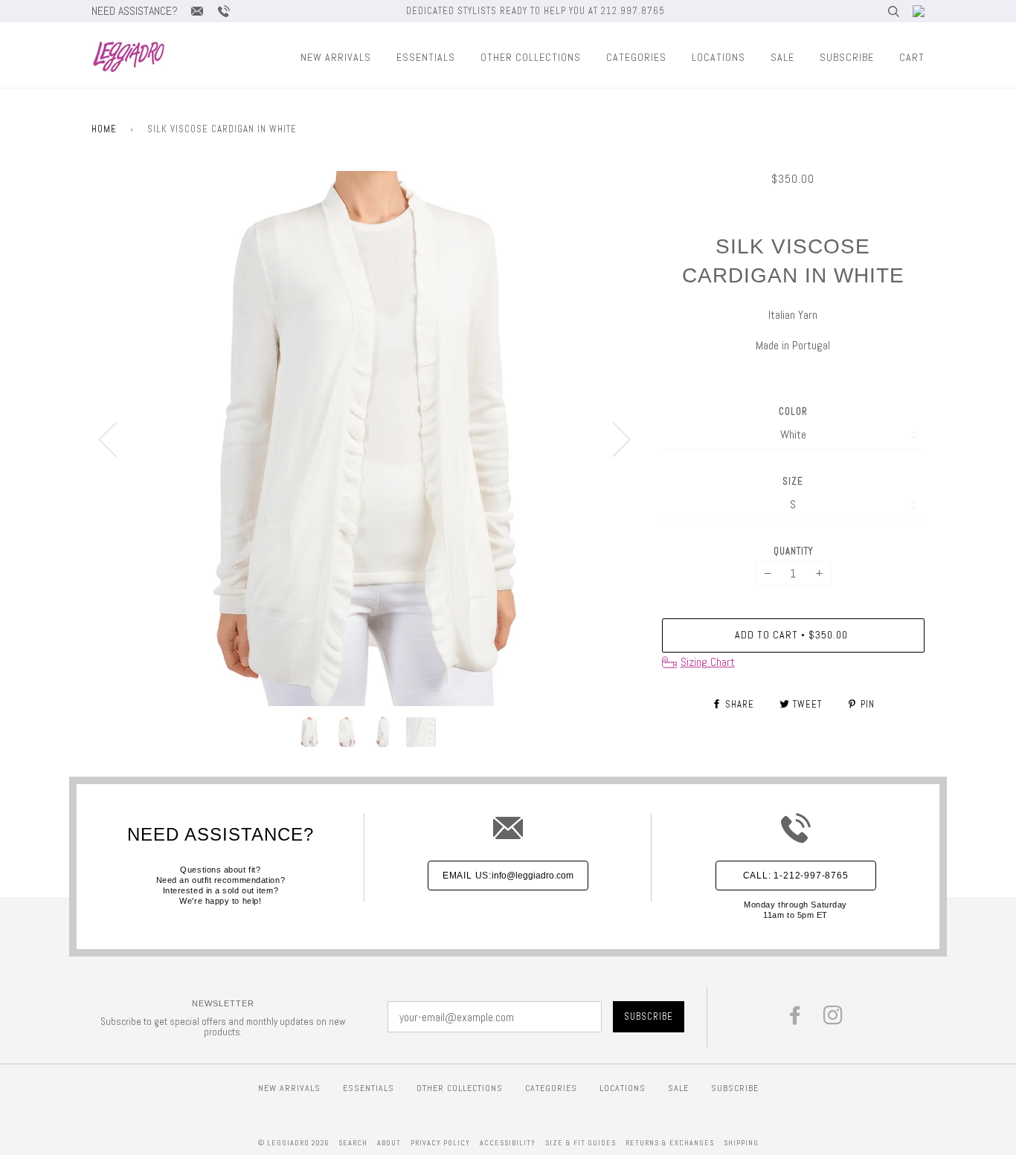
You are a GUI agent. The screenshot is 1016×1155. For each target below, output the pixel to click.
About (389, 1143)
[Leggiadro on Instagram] (833, 1019)
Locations (718, 57)
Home (104, 129)
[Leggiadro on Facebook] (795, 1019)
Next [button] (612, 438)
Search (352, 1143)
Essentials (425, 57)
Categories (636, 57)
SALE (782, 57)
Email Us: (508, 875)
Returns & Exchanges (670, 1143)
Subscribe (847, 57)
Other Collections (530, 57)
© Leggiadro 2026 (293, 1143)
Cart (912, 57)
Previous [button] (116, 438)
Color (793, 411)
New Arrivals (335, 57)
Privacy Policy (440, 1143)
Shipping (741, 1143)
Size (792, 481)
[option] (365, 438)
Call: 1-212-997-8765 (796, 875)
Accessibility (508, 1143)
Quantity (793, 551)
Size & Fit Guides (580, 1143)
